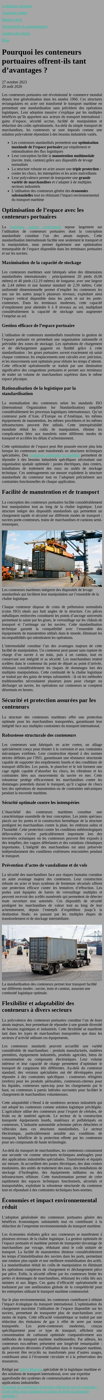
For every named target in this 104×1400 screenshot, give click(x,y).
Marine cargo (12, 20)
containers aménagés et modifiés (54, 455)
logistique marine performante (35, 227)
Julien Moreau (30, 1369)
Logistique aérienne (17, 6)
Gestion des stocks (16, 33)
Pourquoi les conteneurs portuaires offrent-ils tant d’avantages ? (50, 1387)
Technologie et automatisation (24, 26)
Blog (5, 40)
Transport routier (14, 13)
